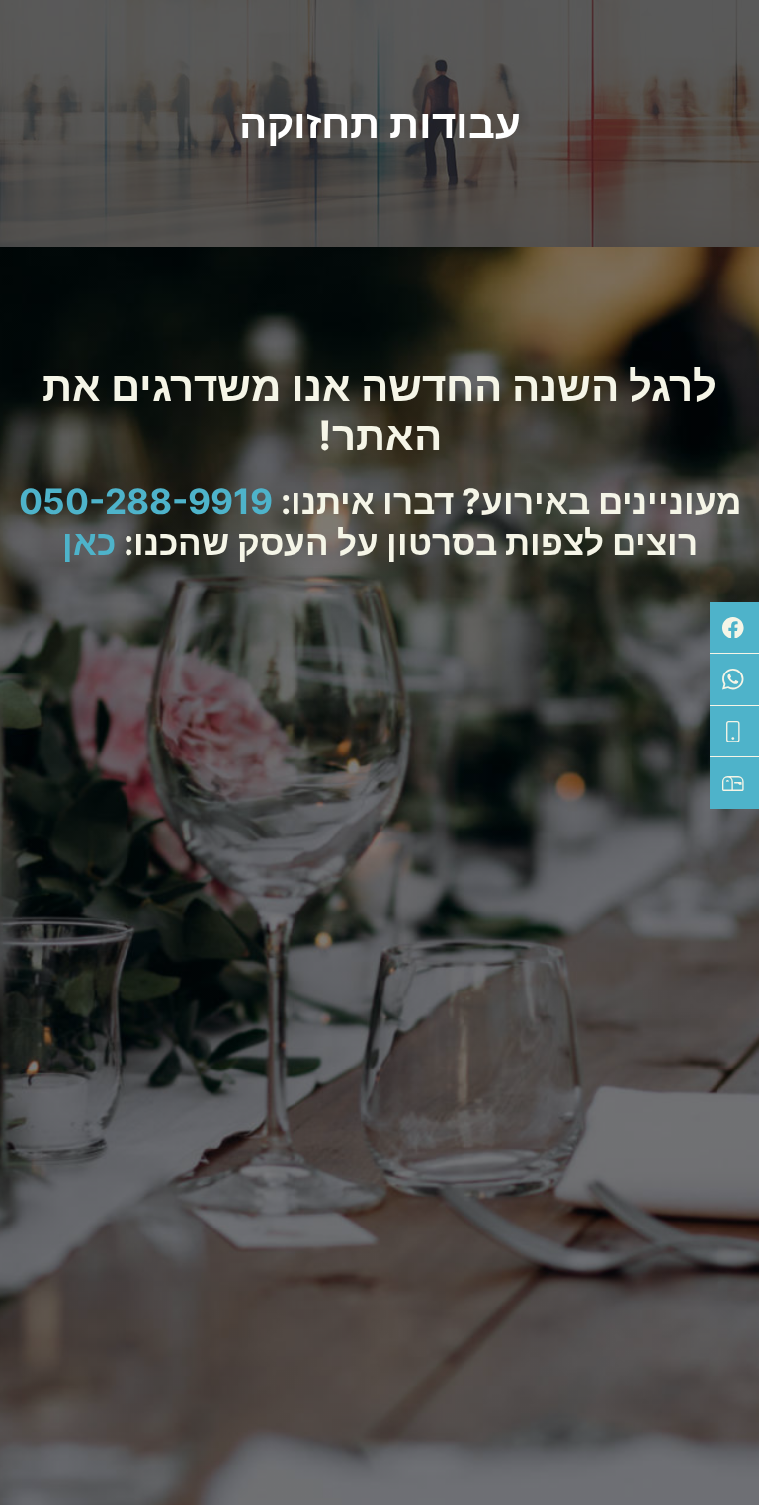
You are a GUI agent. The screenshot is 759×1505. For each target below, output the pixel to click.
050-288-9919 (146, 500)
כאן (89, 542)
